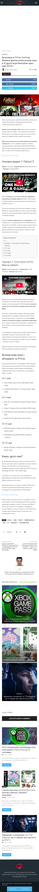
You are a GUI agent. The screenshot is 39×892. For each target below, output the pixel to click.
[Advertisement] (19, 27)
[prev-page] (3, 705)
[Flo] (3, 69)
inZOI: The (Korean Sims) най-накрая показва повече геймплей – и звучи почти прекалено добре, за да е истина (29, 547)
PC (8, 522)
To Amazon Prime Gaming (9, 155)
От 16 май (7, 253)
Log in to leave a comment (19, 718)
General (9, 51)
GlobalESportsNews (29, 520)
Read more (7, 765)
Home (3, 51)
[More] (25, 532)
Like (34, 79)
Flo (8, 69)
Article (14, 520)
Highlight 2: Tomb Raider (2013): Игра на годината (17, 244)
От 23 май (7, 255)
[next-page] (6, 705)
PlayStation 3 (14, 522)
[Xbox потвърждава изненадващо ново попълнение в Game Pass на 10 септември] (19, 604)
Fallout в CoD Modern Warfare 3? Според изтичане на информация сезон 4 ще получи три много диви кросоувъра (10, 547)
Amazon (9, 520)
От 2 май (7, 248)
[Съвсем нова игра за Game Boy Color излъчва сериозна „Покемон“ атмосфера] (19, 643)
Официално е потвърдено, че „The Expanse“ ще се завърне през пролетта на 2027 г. (19, 697)
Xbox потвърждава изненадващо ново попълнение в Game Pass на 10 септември (19, 620)
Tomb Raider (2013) (24, 522)
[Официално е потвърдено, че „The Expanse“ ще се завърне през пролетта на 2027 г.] (19, 682)
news (4, 522)
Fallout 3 (20, 520)
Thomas (4, 797)
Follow (34, 84)
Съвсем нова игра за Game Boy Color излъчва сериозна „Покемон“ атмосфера (19, 659)
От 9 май (7, 250)
